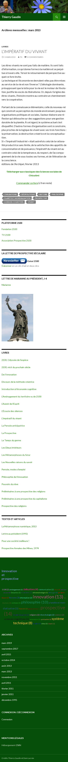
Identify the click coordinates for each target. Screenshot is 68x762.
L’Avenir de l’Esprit (10, 403)
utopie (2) (37, 623)
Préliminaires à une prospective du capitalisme (24, 498)
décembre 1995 (9, 700)
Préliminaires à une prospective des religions (23, 491)
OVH (18, 745)
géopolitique (28, 194)
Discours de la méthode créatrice (18, 381)
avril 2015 (6, 654)
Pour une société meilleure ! (15, 541)
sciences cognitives (14, 202)
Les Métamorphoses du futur (16, 455)
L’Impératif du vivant (24, 51)
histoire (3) (14, 597)
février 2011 (8, 688)
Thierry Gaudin (11, 17)
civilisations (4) (30, 589)
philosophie (57, 194)
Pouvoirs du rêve (10, 484)
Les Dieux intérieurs (11, 447)
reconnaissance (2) (21, 615)
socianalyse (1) (35, 619)
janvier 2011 (8, 694)
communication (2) (46, 589)
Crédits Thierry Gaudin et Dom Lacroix (18, 758)
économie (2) (26, 592)
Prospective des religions (14, 506)
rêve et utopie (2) (47, 615)
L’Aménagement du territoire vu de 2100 (21, 396)
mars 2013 (7, 671)
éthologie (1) (53, 593)
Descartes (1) (16, 593)
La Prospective (9, 433)
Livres (5, 46)
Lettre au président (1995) (15, 533)
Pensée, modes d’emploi (13, 469)
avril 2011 (6, 682)
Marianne (6, 284)
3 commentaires (35, 57)
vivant (31, 202)
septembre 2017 (10, 648)
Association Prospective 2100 (16, 240)
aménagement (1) (16, 590)
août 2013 (7, 665)
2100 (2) (5, 589)
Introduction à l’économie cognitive (19, 389)
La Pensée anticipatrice (13, 425)
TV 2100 (6, 234)
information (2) (26, 598)
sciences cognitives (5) (16, 618)
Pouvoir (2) (23, 609)
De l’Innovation (9, 374)
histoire (43, 194)
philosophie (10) (34, 602)
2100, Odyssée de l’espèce (15, 360)
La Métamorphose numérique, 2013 (19, 526)
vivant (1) (51, 624)
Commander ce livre (27, 182)
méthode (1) (16, 603)
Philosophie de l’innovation (15, 477)
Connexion (7, 719)
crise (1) (57, 590)
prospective (41, 198)
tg (21, 57)
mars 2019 (7, 643)
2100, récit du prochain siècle (16, 367)
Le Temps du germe (11, 440)
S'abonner (7, 265)
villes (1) (44, 624)
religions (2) (34, 615)
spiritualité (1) (46, 619)
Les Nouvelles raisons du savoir (17, 462)
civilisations (10, 194)
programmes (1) (34, 609)
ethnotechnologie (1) (40, 593)
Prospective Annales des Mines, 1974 (20, 548)
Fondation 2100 (9, 229)
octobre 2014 (8, 660)
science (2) (59, 615)
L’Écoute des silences (12, 411)
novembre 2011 (9, 677)
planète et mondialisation (17, 198)
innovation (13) (48, 596)
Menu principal (64, 17)
